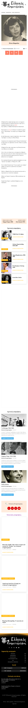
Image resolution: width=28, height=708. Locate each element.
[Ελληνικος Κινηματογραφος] (7, 503)
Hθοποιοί (8, 12)
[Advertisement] (14, 72)
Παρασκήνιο (5, 539)
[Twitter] (12, 53)
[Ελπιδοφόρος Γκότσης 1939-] (6, 268)
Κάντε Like (23, 667)
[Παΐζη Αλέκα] (14, 476)
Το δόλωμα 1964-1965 (7, 428)
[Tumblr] (21, 53)
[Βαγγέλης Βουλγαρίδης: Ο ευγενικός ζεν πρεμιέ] (14, 606)
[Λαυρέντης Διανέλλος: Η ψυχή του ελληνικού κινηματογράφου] (14, 568)
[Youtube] (19, 508)
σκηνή (10, 129)
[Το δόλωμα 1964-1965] (14, 420)
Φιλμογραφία (4, 425)
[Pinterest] (16, 53)
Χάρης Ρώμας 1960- (8, 222)
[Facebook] (7, 53)
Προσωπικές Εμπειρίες (8, 578)
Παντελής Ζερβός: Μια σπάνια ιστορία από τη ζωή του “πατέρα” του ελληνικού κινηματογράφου (13, 546)
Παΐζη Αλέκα (5, 484)
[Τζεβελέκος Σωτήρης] (6, 235)
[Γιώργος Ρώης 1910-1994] (14, 448)
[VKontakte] (16, 648)
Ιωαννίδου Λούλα (17, 277)
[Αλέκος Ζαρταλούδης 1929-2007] (6, 246)
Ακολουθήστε (23, 670)
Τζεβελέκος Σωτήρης (18, 234)
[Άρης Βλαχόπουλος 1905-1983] (6, 257)
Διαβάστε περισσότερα (18, 248)
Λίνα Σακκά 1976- (20, 222)
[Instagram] (12, 508)
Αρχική (3, 12)
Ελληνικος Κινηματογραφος (8, 48)
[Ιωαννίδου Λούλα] (6, 279)
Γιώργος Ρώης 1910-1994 (8, 456)
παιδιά (16, 125)
